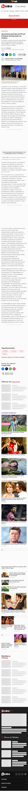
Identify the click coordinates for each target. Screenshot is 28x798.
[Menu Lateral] (2, 11)
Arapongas (11, 11)
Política (26, 11)
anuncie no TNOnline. (18, 153)
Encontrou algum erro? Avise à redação (12, 357)
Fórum (21, 351)
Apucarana (6, 11)
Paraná (22, 11)
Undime (4, 354)
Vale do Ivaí (17, 11)
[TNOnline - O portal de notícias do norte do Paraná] (6, 6)
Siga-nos (21, 54)
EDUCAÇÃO (14, 351)
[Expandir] (26, 787)
